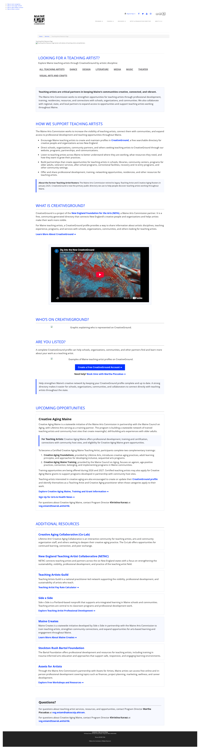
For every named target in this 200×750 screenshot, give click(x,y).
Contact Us (95, 732)
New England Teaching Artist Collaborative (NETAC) (73, 556)
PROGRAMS (98, 21)
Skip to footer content (13, 9)
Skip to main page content (14, 5)
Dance (73, 69)
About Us (158, 21)
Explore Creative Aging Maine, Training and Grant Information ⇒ (74, 491)
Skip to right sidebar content (15, 7)
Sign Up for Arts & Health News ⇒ (57, 497)
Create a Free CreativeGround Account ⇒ (100, 367)
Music (129, 69)
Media (117, 69)
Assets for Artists (50, 666)
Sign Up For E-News (103, 732)
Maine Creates (48, 621)
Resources (121, 21)
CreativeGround (120, 140)
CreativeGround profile (145, 479)
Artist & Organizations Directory (140, 21)
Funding (109, 21)
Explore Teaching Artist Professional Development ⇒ (66, 610)
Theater (143, 69)
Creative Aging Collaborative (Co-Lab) (64, 534)
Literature (102, 69)
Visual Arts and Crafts (53, 75)
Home (40, 36)
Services (47, 36)
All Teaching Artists (51, 69)
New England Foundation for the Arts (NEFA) (95, 213)
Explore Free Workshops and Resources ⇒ (61, 682)
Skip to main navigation (13, 4)
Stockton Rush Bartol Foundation (61, 648)
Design (86, 69)
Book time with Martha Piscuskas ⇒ (106, 374)
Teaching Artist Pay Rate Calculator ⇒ (58, 587)
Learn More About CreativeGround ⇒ (56, 234)
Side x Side (45, 598)
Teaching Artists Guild (53, 574)
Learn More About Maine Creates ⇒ (57, 637)
